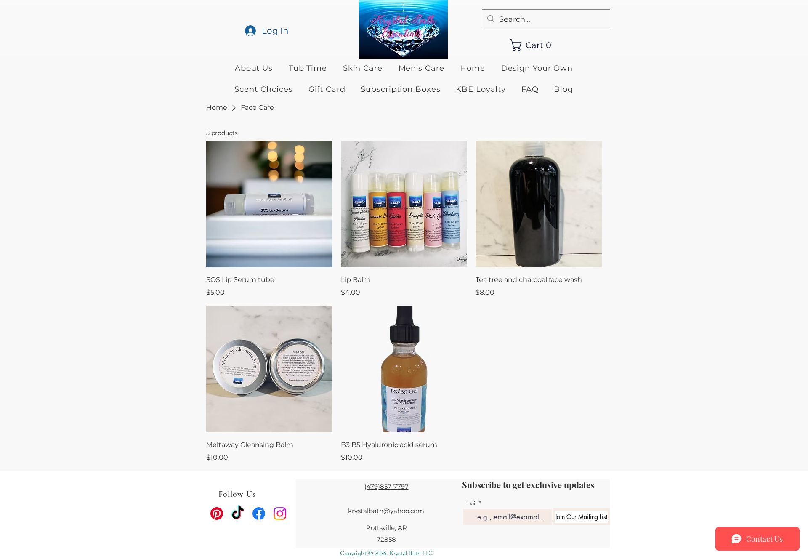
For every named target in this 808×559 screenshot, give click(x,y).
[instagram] (279, 513)
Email (470, 503)
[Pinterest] (216, 513)
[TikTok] (237, 513)
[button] (535, 45)
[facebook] (258, 513)
